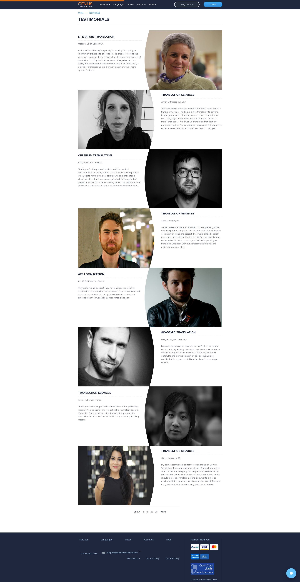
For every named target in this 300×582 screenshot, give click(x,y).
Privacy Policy (152, 558)
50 (156, 512)
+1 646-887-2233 (89, 553)
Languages (119, 4)
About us (141, 4)
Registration (187, 4)
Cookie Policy (172, 558)
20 (151, 512)
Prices (131, 4)
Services (104, 4)
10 (147, 512)
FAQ (168, 539)
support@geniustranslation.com (122, 552)
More (151, 4)
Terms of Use (133, 558)
